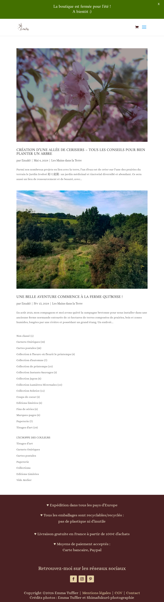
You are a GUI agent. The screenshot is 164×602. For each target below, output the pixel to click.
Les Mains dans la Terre (66, 160)
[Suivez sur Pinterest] (90, 579)
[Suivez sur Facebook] (73, 579)
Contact (133, 593)
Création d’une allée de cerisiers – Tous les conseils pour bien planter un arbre (80, 152)
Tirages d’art (24, 443)
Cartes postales (26, 455)
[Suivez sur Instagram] (82, 579)
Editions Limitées (27, 474)
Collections (23, 467)
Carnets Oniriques (28, 449)
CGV (118, 593)
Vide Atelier (24, 480)
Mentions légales (96, 593)
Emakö (26, 160)
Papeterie (22, 461)
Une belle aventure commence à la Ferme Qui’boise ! (69, 297)
